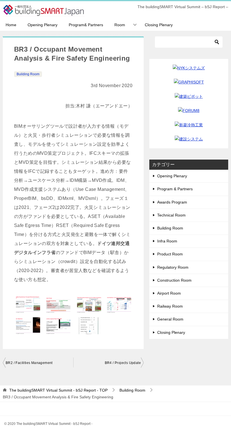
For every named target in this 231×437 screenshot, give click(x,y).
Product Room (170, 254)
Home (11, 25)
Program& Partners (86, 25)
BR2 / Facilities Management (29, 363)
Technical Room (171, 215)
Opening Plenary (42, 25)
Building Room (28, 74)
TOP (58, 390)
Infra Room (167, 241)
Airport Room (169, 293)
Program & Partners (175, 189)
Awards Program (172, 202)
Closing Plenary (159, 25)
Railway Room (170, 306)
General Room (170, 319)
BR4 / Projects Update (123, 363)
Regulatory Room (172, 267)
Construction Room (174, 280)
